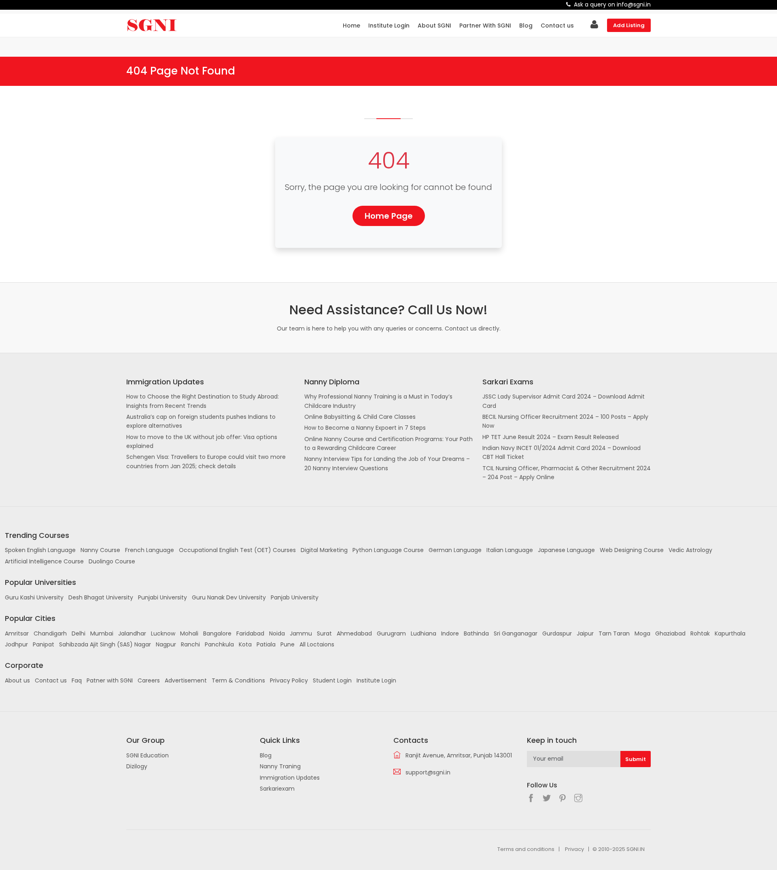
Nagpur (166, 644)
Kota (245, 644)
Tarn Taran (614, 633)
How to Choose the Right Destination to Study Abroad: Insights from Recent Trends (202, 400)
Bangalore (217, 633)
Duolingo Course (112, 561)
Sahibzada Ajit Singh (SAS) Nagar (105, 644)
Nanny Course (100, 550)
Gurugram (391, 633)
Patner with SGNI (110, 680)
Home (351, 25)
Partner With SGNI (485, 25)
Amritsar (17, 633)
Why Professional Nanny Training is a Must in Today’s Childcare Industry (378, 400)
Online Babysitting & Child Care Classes (360, 417)
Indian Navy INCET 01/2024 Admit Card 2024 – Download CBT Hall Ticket (561, 452)
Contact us (557, 25)
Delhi (78, 633)
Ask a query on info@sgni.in (612, 4)
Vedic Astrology (690, 550)
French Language (149, 550)
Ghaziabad (670, 633)
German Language (455, 550)
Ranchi (190, 644)
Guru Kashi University (34, 597)
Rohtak (700, 633)
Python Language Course (388, 550)
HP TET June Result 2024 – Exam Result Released (550, 437)
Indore (450, 633)
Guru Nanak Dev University (229, 597)
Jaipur (585, 633)
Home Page (389, 216)
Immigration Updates (290, 778)
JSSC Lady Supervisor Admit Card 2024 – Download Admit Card (563, 400)
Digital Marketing (324, 550)
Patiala (266, 644)
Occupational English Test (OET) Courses (237, 550)
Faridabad (250, 633)
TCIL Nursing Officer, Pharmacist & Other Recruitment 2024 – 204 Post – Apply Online (566, 472)
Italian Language (509, 550)
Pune (287, 644)
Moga (642, 633)
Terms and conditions (525, 849)
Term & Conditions (238, 680)
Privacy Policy (289, 680)
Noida (277, 633)
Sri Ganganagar (515, 633)
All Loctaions (316, 644)
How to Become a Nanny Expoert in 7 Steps (365, 428)
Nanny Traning (280, 766)
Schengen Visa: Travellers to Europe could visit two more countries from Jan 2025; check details (206, 461)
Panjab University (294, 597)
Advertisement (186, 680)
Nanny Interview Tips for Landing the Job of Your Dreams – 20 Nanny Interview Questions (387, 463)
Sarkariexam (277, 789)
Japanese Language (566, 550)
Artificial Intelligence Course (44, 561)
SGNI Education (147, 755)
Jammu (301, 633)
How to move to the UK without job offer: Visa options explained (201, 441)
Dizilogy (136, 766)
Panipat (43, 644)
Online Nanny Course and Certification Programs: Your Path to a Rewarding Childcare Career (388, 443)
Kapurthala (730, 633)
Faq (77, 680)
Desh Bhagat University (100, 597)
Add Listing (629, 25)
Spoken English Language (40, 550)
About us (17, 680)
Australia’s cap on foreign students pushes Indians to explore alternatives (201, 421)
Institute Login (389, 25)
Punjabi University (162, 597)
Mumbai (101, 633)
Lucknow (163, 633)
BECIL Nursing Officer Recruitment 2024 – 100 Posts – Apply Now (565, 421)
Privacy (574, 849)
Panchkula (219, 644)
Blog (526, 25)
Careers (149, 680)
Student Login (332, 680)
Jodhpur (16, 644)
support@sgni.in (427, 772)
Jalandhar (132, 633)
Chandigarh (50, 633)
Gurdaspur (557, 633)
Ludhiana (423, 633)
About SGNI (434, 25)
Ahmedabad (354, 633)
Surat (324, 633)
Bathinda (476, 633)
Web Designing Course (632, 550)
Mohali (189, 633)
